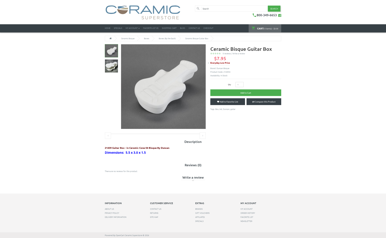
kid (221, 109)
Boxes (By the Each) (167, 38)
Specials (199, 221)
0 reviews (227, 53)
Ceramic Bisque (127, 38)
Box (217, 109)
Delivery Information (115, 217)
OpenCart (120, 235)
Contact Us (194, 28)
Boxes (146, 38)
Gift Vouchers (202, 212)
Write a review (239, 53)
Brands (199, 208)
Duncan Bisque (223, 68)
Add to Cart (245, 92)
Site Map (154, 217)
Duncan (226, 109)
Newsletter (246, 221)
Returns (154, 212)
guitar (233, 109)
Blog (182, 28)
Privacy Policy (112, 212)
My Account (246, 208)
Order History (247, 212)
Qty (229, 84)
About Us (109, 208)
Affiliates (200, 217)
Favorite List (246, 217)
